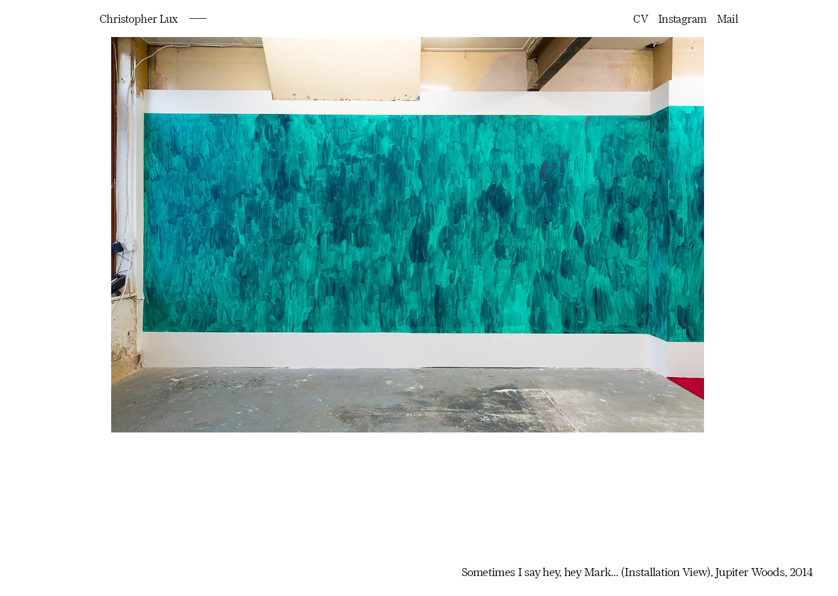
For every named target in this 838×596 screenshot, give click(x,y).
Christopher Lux (139, 18)
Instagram (682, 18)
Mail (727, 18)
